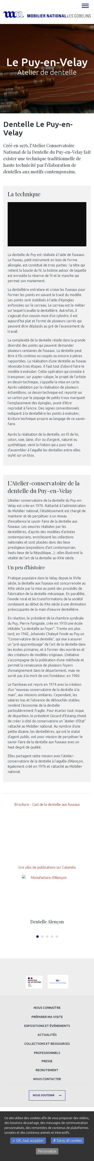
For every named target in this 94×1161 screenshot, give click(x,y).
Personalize (47, 1151)
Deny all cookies (69, 1140)
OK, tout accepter (29, 1140)
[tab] (85, 5)
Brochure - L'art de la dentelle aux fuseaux (47, 804)
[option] (47, 901)
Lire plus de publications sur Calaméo (47, 867)
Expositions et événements (47, 1026)
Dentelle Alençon (47, 921)
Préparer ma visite (47, 1017)
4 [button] (52, 936)
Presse (47, 1061)
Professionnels (47, 1053)
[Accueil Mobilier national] (47, 14)
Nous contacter (47, 1079)
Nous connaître (47, 1007)
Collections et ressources (47, 1043)
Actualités (47, 1035)
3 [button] (47, 936)
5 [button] (57, 936)
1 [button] (37, 936)
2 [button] (42, 936)
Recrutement (47, 1070)
